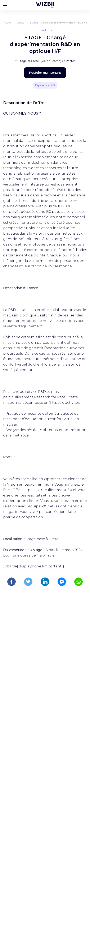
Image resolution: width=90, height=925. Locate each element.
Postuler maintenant (45, 72)
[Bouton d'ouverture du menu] (5, 5)
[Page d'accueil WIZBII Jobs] (45, 5)
